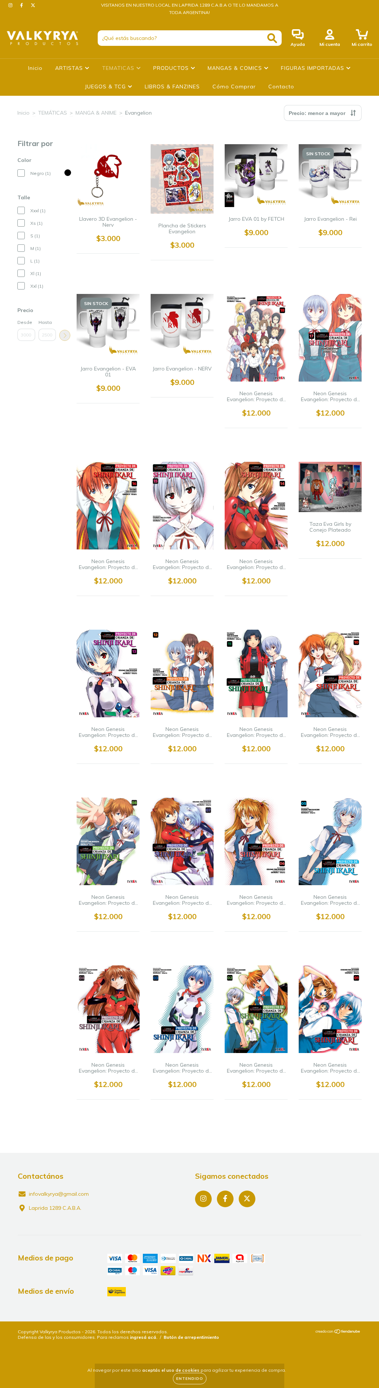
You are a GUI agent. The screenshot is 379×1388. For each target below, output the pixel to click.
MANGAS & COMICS (236, 68)
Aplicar (64, 335)
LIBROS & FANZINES (172, 86)
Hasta (45, 322)
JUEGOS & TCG (106, 86)
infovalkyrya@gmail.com (59, 1194)
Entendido (189, 1378)
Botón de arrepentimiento (191, 1337)
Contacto (281, 86)
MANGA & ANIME (96, 112)
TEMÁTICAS (52, 112)
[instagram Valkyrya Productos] (11, 5)
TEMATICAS (119, 68)
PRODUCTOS (172, 68)
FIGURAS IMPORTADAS (313, 68)
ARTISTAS (70, 68)
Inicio (35, 68)
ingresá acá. (143, 1337)
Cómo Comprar (234, 86)
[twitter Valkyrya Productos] (33, 5)
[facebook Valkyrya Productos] (22, 5)
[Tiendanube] (338, 1332)
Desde (24, 322)
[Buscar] (272, 38)
